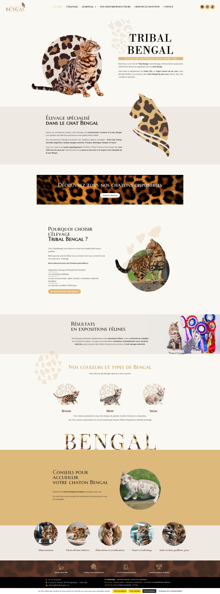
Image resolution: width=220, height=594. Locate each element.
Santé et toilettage (142, 550)
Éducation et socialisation (110, 550)
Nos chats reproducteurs (115, 7)
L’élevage (72, 7)
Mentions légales (119, 582)
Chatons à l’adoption (147, 7)
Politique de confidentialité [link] (170, 591)
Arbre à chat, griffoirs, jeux (174, 550)
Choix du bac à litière (78, 550)
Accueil (57, 7)
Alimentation (45, 550)
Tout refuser (134, 591)
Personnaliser (149, 591)
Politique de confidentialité (134, 582)
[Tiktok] (212, 7)
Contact (168, 7)
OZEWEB (135, 585)
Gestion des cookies (111, 585)
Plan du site (108, 582)
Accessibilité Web (149, 582)
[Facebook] (202, 7)
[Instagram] (207, 7)
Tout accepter (120, 591)
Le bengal (88, 7)
